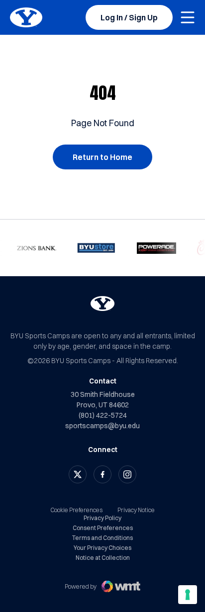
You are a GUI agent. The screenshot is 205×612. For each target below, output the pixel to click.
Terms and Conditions (102, 538)
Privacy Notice (136, 510)
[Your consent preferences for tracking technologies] (187, 594)
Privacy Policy (102, 518)
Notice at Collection (103, 558)
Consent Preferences (103, 528)
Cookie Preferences (76, 510)
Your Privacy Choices (102, 548)
